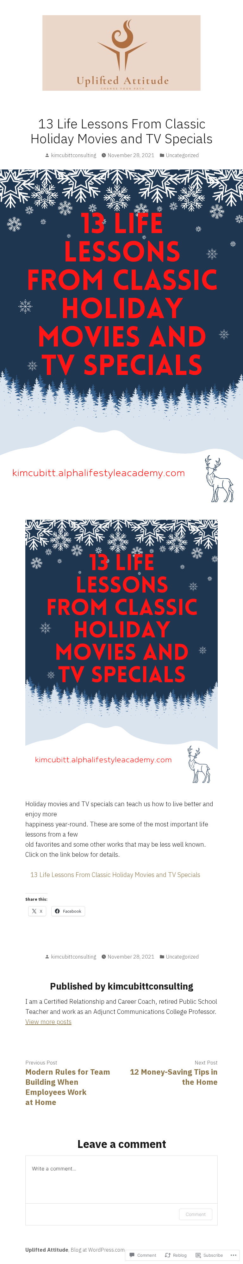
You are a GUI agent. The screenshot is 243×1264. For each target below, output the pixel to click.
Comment (196, 1214)
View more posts (48, 1021)
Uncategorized (182, 155)
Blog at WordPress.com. (98, 1249)
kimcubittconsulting (73, 155)
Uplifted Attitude (46, 1249)
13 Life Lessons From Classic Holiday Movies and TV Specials (115, 874)
